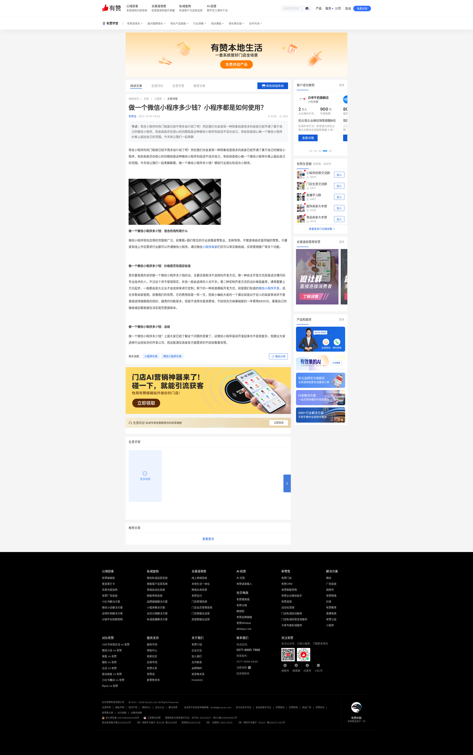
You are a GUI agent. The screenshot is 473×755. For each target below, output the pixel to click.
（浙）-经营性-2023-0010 (218, 722)
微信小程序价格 (172, 356)
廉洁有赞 (173, 707)
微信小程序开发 (269, 288)
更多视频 (145, 478)
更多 (341, 85)
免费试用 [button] (362, 8)
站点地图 (122, 712)
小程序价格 (150, 356)
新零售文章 (107, 712)
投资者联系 (242, 673)
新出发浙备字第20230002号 (116, 722)
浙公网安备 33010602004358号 (122, 717)
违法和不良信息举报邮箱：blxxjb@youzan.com (207, 707)
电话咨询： (248, 647)
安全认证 (159, 707)
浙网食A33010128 (190, 722)
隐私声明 (119, 707)
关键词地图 (136, 712)
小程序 (158, 98)
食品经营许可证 (263, 707)
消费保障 (241, 667)
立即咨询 (278, 422)
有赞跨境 (293, 707)
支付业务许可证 (243, 707)
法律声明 (106, 707)
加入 (339, 174)
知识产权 (133, 707)
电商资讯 (134, 98)
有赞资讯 (320, 707)
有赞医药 (280, 707)
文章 (146, 98)
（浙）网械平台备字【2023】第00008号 (156, 722)
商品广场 (306, 707)
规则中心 (146, 707)
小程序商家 (210, 247)
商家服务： (247, 658)
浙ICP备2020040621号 (225, 717)
